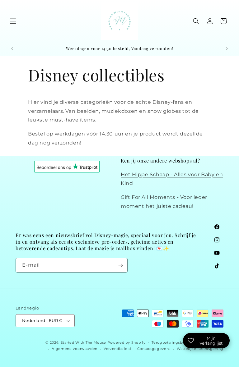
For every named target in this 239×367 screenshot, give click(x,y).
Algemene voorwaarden (74, 348)
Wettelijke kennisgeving (200, 348)
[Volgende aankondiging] (227, 49)
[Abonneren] (120, 265)
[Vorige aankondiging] (12, 49)
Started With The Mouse (83, 342)
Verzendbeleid (117, 348)
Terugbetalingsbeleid (172, 342)
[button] (13, 21)
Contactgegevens (154, 348)
